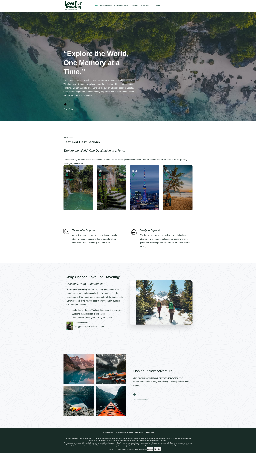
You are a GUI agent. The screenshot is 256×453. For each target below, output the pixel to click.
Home (96, 6)
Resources (139, 432)
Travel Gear (145, 6)
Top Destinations (106, 6)
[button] (161, 302)
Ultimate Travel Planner (124, 432)
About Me (157, 6)
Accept (150, 449)
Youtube (135, 6)
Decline (157, 449)
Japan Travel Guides (121, 6)
